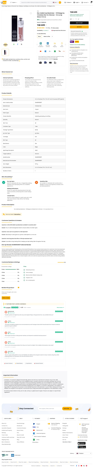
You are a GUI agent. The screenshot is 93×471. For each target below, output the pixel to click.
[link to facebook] (17, 44)
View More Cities (66, 442)
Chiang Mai (65, 425)
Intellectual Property (7, 430)
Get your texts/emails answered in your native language (85, 430)
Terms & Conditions (35, 465)
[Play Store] (82, 447)
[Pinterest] (86, 466)
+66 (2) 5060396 (83, 437)
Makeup (21, 6)
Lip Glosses (31, 6)
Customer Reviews (21, 428)
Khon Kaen (65, 437)
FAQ (18, 432)
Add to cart (79, 23)
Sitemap (4, 432)
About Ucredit (20, 435)
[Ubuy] (3, 2)
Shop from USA (5, 462)
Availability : (40, 30)
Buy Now (56, 59)
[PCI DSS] (5, 455)
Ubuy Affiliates (20, 442)
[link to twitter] (21, 44)
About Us (4, 423)
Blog (18, 439)
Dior (38, 11)
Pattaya (64, 428)
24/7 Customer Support (85, 424)
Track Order (5, 435)
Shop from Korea (44, 462)
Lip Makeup (26, 6)
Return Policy (20, 430)
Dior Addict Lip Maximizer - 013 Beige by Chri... (45, 6)
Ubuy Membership (6, 444)
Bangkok (64, 423)
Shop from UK (13, 462)
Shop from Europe (74, 462)
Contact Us (4, 425)
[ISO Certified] (15, 455)
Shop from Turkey (64, 462)
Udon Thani (65, 435)
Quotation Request (6, 428)
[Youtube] (81, 466)
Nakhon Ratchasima (67, 432)
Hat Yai (64, 439)
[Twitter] (84, 466)
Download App (20, 423)
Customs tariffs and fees (8, 437)
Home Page (4, 6)
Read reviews (60, 307)
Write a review (6, 298)
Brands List (19, 425)
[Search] (60, 2)
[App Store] (82, 443)
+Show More (35, 442)
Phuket (64, 430)
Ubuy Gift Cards (21, 437)
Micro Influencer (6, 442)
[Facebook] (77, 466)
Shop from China (54, 462)
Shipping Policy (5, 439)
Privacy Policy (45, 465)
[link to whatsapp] (14, 44)
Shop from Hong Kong (33, 462)
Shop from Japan (23, 462)
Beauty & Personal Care (13, 6)
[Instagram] (79, 466)
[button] (68, 2)
